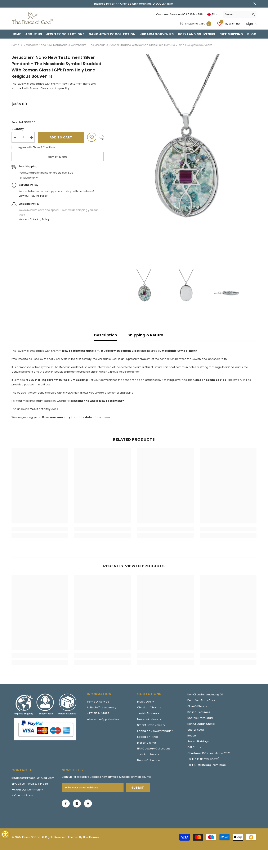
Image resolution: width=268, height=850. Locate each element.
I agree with (24, 147)
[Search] (239, 14)
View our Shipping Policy (34, 219)
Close (254, 4)
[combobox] (236, 14)
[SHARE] (100, 138)
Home (15, 45)
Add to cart (61, 137)
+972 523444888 (191, 14)
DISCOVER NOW (163, 3)
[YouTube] (88, 803)
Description (105, 335)
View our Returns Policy (33, 196)
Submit (137, 787)
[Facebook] (66, 803)
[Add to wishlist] (91, 137)
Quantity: (18, 129)
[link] (40, 529)
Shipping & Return (145, 335)
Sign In (251, 23)
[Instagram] (77, 803)
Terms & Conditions (44, 147)
